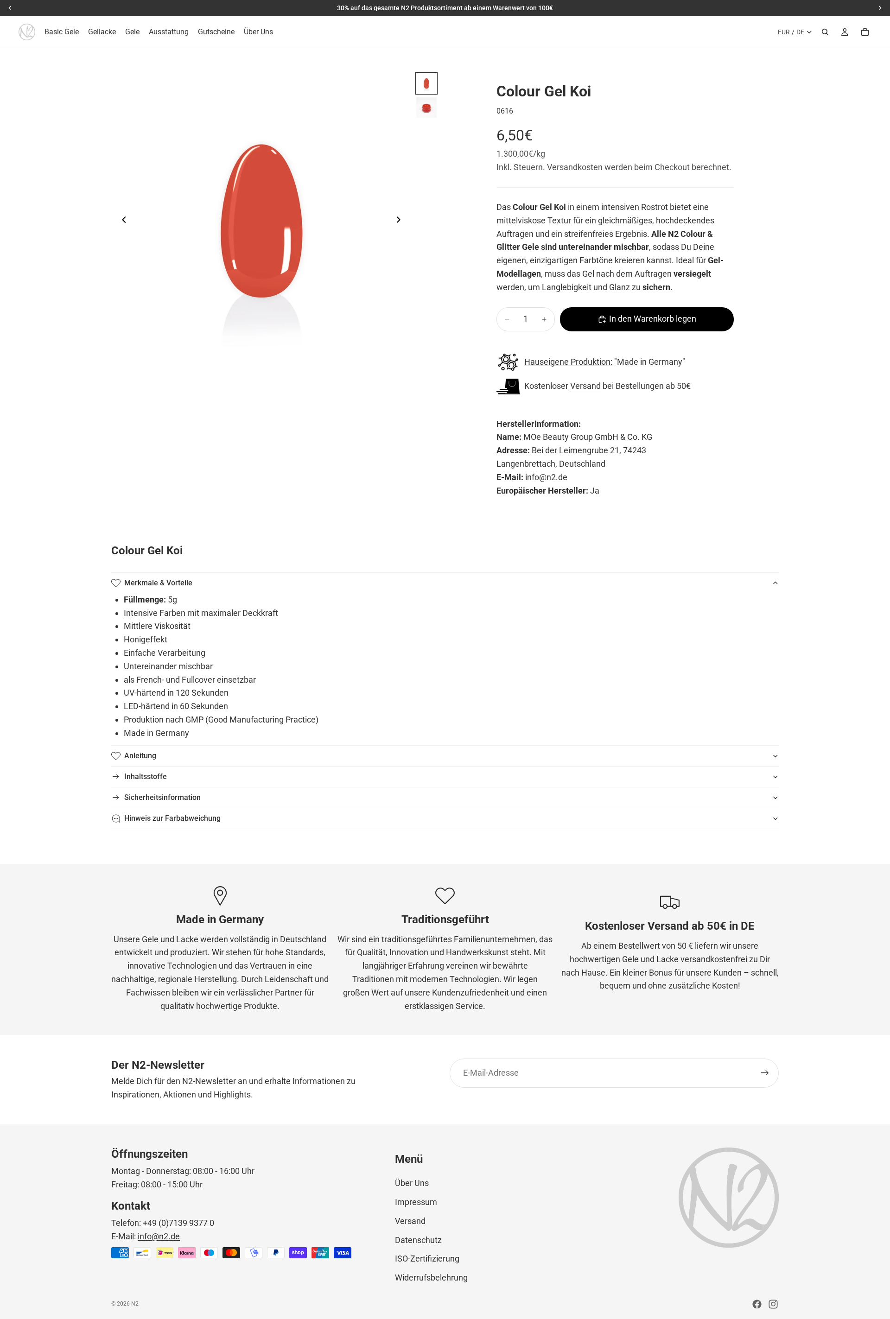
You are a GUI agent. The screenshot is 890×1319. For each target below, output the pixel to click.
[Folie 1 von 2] (426, 83)
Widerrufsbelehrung (431, 1277)
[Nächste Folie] (401, 221)
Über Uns (412, 1183)
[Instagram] (773, 1304)
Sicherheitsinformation (162, 797)
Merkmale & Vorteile (158, 582)
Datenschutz (418, 1240)
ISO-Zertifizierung (427, 1258)
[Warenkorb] (865, 32)
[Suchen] (825, 32)
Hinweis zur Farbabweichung (172, 818)
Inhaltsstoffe (145, 776)
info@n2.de (159, 1236)
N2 (135, 1303)
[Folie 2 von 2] (426, 107)
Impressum (416, 1202)
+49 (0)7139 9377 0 (178, 1223)
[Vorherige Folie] (121, 221)
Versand (585, 386)
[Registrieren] (765, 1073)
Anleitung (140, 755)
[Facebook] (757, 1304)
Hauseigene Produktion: (568, 362)
